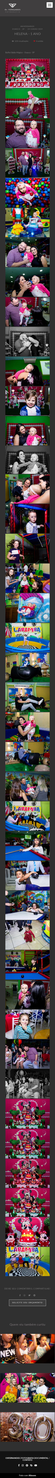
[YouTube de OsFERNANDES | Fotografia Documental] (35, 1465)
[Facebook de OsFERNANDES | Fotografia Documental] (19, 1465)
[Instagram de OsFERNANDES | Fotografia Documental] (23, 1465)
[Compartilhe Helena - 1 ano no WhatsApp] (24, 1295)
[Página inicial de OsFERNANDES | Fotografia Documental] (12, 8)
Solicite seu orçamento (27, 1302)
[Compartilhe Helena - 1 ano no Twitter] (29, 1295)
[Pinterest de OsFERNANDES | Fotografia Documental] (27, 1465)
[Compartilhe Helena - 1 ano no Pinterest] (34, 1295)
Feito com (27, 1475)
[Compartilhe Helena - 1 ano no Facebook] (20, 1295)
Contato (27, 1460)
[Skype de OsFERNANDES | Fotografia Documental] (31, 1465)
